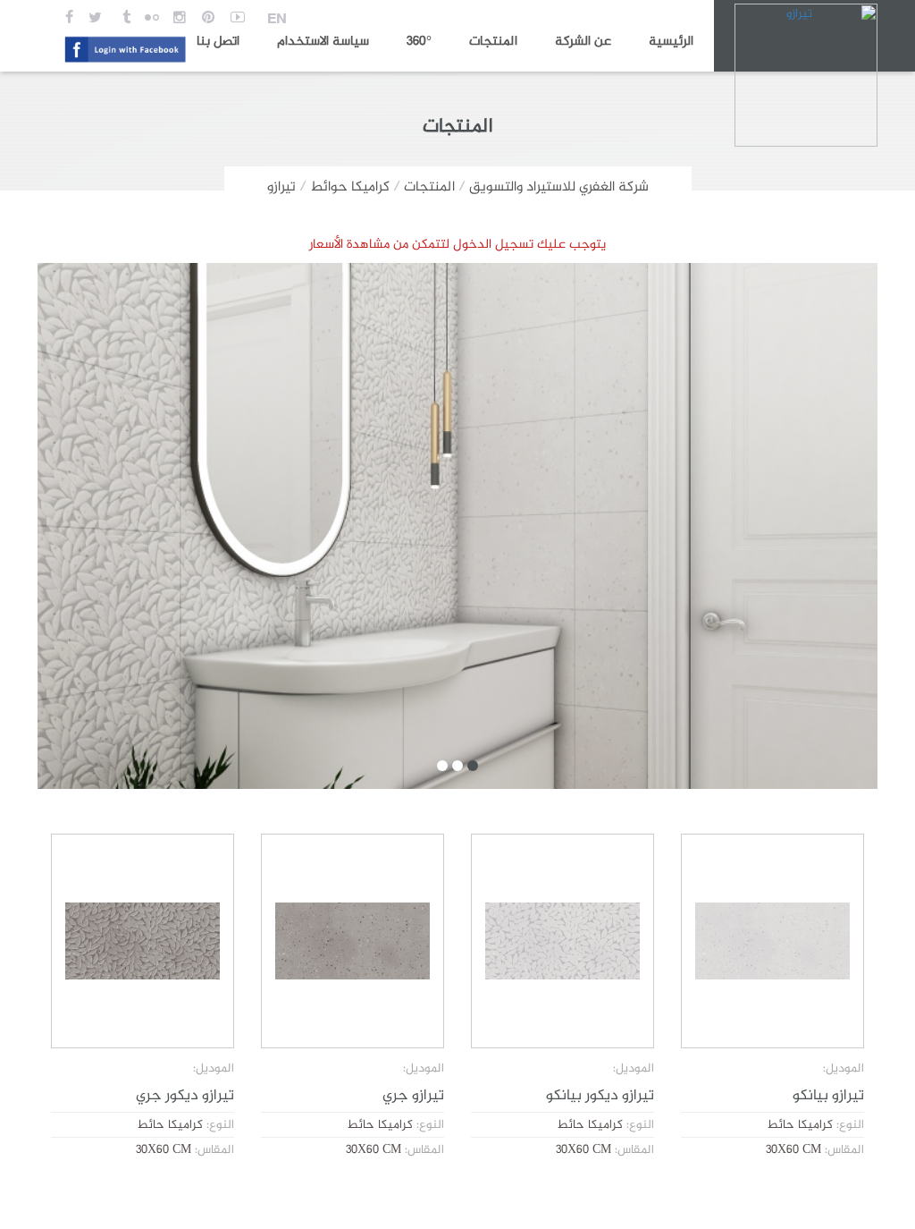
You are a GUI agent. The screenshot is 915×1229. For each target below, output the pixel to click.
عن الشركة (583, 41)
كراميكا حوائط (350, 187)
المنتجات (493, 41)
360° (419, 41)
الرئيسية (671, 41)
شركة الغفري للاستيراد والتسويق (559, 187)
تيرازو (281, 187)
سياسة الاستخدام (323, 41)
